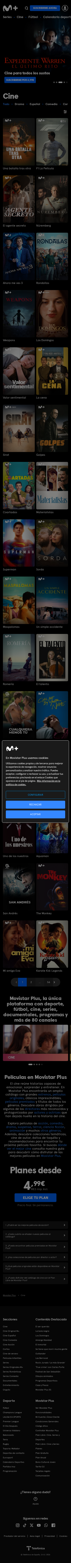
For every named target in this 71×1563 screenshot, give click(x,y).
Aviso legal (35, 1536)
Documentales (10, 1380)
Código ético (42, 1426)
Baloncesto (8, 1435)
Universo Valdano (11, 1430)
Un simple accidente (49, 627)
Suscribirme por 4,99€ (20, 80)
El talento (42, 684)
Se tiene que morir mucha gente (51, 1349)
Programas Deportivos (46, 1380)
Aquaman (42, 856)
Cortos (6, 1349)
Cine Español (9, 1335)
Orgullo (6, 1389)
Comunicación (43, 1475)
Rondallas (42, 283)
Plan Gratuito (42, 1453)
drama (11, 1127)
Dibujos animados (44, 1376)
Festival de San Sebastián (48, 1371)
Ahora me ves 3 (13, 283)
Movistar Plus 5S (43, 1389)
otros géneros (51, 1130)
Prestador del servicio (14, 1536)
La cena (41, 397)
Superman (9, 569)
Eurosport (8, 1457)
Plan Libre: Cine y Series (47, 1444)
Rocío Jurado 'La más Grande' (50, 1362)
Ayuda (36, 1504)
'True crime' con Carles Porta (50, 1367)
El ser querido (42, 1326)
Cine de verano (10, 1353)
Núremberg (43, 225)
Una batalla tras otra (17, 168)
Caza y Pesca (42, 1385)
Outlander (41, 1353)
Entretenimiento (11, 1385)
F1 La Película (45, 168)
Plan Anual (41, 1457)
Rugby (6, 1444)
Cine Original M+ (11, 1331)
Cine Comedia (10, 1340)
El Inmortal (41, 1344)
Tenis (5, 1439)
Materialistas (45, 512)
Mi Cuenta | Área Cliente (48, 1417)
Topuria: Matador (11, 1448)
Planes (39, 1448)
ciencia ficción (53, 1127)
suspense (24, 1127)
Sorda (40, 569)
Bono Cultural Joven (46, 1462)
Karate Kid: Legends (49, 970)
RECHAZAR (35, 804)
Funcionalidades (44, 1412)
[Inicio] (10, 8)
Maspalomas (11, 627)
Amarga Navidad (44, 1340)
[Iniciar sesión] (65, 8)
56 (48, 982)
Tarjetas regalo (43, 1471)
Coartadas (10, 512)
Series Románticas (12, 1371)
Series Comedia (10, 1376)
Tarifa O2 (40, 1466)
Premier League (11, 1421)
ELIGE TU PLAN (35, 1197)
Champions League (12, 1412)
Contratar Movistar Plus (47, 1430)
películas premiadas (20, 1101)
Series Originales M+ (13, 1367)
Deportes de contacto (13, 1453)
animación (17, 1130)
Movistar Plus (50, 1156)
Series (7, 17)
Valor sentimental (14, 397)
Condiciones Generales (47, 1421)
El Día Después (10, 1426)
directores (32, 1109)
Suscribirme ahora (45, 8)
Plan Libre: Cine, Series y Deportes (48, 1437)
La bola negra (42, 1331)
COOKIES (63, 1536)
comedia (56, 1123)
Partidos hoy (9, 1466)
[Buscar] (26, 8)
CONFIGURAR (35, 794)
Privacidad (49, 1536)
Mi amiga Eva (11, 970)
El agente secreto (14, 225)
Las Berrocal (42, 1358)
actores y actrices (47, 1112)
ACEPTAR (35, 814)
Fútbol (33, 17)
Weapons (9, 340)
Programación (10, 1471)
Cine (20, 17)
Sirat (6, 454)
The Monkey (44, 913)
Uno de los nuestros (15, 856)
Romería (8, 684)
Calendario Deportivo (13, 1462)
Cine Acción (9, 1344)
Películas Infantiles (12, 1358)
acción (43, 1123)
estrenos (44, 1094)
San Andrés (10, 913)
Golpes (40, 454)
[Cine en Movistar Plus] (35, 1043)
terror (37, 1127)
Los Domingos (45, 340)
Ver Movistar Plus (44, 1408)
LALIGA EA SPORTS (12, 1417)
